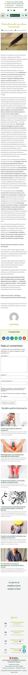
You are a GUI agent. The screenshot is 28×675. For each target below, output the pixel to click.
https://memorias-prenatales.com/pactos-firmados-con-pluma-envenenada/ (14, 305)
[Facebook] (8, 10)
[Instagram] (11, 10)
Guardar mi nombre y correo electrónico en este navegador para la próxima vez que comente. (13, 389)
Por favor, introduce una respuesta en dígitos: (14, 393)
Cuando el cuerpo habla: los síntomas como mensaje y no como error (13, 537)
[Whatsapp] (24, 647)
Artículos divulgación (8, 30)
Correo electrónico (6, 381)
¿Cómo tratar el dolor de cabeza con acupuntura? (11, 429)
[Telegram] (24, 651)
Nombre (3, 375)
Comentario (4, 356)
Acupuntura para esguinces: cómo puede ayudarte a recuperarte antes (13, 481)
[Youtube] (14, 10)
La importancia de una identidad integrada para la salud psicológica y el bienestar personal (13, 508)
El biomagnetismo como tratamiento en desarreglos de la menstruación (12, 455)
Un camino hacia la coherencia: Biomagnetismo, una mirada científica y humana (12, 565)
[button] (7, 15)
